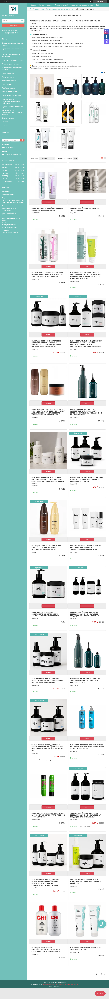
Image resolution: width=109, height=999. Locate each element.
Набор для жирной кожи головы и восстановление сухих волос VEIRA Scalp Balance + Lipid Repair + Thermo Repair (48, 480)
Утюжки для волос (9, 80)
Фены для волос (8, 77)
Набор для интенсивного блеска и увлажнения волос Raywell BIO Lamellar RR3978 (85, 680)
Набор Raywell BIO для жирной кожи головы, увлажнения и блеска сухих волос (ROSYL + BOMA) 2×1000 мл (47, 274)
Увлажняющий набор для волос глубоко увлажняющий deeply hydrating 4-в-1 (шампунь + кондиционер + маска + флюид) (46, 882)
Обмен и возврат (8, 118)
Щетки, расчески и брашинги (12, 107)
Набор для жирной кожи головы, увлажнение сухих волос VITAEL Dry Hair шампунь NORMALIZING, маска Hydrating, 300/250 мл (85, 275)
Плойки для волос (9, 88)
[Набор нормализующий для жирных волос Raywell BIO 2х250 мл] (48, 181)
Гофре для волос (8, 84)
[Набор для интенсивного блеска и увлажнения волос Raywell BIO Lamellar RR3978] (87, 651)
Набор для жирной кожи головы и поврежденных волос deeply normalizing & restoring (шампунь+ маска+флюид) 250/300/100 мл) (47, 343)
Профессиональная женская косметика (12, 50)
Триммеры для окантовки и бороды (12, 68)
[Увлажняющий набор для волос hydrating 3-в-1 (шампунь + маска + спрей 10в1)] (87, 852)
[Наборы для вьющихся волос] (94, 86)
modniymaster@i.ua (9, 225)
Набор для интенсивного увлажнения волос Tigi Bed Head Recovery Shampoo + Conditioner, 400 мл (87, 746)
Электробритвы (8, 73)
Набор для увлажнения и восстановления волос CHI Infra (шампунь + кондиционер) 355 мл (46, 949)
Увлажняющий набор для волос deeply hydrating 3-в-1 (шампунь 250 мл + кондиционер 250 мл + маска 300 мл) (47, 747)
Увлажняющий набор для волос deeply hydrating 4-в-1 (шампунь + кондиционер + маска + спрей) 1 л (85, 614)
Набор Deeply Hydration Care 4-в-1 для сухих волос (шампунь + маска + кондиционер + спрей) (86, 479)
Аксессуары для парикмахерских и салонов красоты (12, 112)
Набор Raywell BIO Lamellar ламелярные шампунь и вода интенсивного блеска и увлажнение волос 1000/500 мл (86, 412)
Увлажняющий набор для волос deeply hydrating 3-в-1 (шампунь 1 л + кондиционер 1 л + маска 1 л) (86, 815)
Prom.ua (63, 982)
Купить (48, 202)
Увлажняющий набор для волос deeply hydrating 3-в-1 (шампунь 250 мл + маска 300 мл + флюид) (47, 680)
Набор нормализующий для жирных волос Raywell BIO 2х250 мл (47, 209)
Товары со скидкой (61, 5)
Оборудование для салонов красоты (12, 44)
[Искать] (22, 21)
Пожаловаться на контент (50, 984)
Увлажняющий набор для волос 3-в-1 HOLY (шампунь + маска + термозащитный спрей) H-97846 (86, 547)
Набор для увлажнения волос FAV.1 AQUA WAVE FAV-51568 (85, 949)
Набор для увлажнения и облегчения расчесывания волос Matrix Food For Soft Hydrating (48, 815)
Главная (33, 5)
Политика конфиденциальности (68, 984)
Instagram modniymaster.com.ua (82, 5)
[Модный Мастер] (13, 9)
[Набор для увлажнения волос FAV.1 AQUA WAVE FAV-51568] (87, 920)
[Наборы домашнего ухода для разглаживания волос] (68, 139)
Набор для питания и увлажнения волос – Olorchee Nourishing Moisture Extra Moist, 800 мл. (46, 547)
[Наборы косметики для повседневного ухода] (94, 112)
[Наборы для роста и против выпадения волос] (42, 139)
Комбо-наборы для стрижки (12, 60)
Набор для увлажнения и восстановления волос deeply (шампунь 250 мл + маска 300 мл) (45, 614)
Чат (101, 993)
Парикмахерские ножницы (11, 95)
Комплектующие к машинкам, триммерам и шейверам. (11, 101)
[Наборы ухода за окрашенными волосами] (68, 112)
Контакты (5, 122)
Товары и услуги (38, 9)
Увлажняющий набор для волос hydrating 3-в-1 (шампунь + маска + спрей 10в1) (85, 881)
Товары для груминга (10, 92)
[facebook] (102, 73)
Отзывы (5, 125)
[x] (104, 73)
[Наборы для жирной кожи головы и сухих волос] (42, 86)
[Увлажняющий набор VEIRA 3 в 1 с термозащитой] (87, 181)
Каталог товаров (45, 5)
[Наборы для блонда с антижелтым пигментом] (42, 112)
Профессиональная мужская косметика (12, 55)
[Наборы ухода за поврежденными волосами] (68, 86)
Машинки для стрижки (10, 64)
